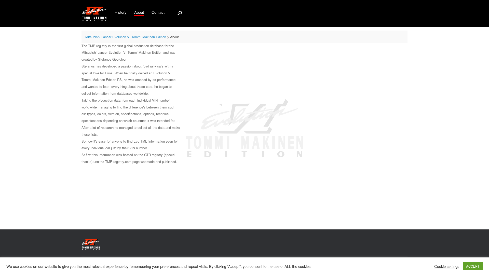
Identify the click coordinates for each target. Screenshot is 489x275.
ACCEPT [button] (473, 266)
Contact (158, 12)
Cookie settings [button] (446, 266)
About (139, 12)
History (121, 12)
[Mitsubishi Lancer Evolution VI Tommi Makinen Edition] (94, 13)
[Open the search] (179, 13)
